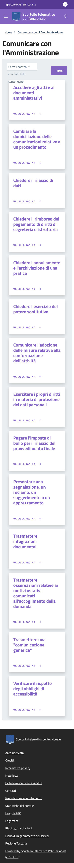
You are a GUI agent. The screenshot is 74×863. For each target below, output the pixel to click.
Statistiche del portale (19, 805)
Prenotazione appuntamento (23, 798)
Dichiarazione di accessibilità (23, 783)
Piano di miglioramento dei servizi (27, 836)
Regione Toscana (16, 843)
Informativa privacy (17, 768)
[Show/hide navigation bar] (5, 16)
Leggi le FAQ (13, 813)
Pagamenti (12, 820)
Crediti (9, 760)
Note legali (12, 775)
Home (8, 32)
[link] (28, 114)
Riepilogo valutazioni (18, 828)
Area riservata (14, 753)
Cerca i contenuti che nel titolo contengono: (19, 74)
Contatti (10, 790)
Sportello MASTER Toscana (21, 4)
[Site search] (66, 16)
